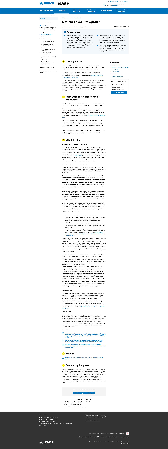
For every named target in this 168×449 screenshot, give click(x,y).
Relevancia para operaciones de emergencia (120, 68)
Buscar (105, 4)
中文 (123, 1)
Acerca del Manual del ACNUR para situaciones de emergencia (55, 423)
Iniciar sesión (115, 5)
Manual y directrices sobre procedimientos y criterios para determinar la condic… (84, 358)
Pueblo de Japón (120, 433)
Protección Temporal (45, 59)
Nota (90, 441)
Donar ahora (42, 425)
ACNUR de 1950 (77, 156)
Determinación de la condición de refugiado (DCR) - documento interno (47, 46)
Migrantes (43, 36)
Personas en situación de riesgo (46, 71)
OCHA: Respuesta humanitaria (47, 421)
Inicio (63, 18)
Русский (126, 1)
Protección (62, 10)
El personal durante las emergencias (121, 10)
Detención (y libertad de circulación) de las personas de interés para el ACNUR (47, 63)
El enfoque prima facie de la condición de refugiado (46, 53)
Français (112, 1)
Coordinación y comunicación (91, 10)
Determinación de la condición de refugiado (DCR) (48, 50)
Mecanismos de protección (47, 67)
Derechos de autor (125, 441)
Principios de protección (46, 22)
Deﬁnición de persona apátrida (47, 39)
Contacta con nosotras (92, 420)
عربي (120, 1)
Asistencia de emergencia (76, 10)
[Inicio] (54, 3)
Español (116, 1)
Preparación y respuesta (46, 10)
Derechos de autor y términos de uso (111, 441)
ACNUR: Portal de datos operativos (48, 419)
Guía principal (115, 71)
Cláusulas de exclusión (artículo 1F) (47, 56)
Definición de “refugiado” (46, 34)
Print (72, 27)
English (107, 1)
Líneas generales (116, 65)
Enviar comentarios (119, 92)
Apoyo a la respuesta (106, 10)
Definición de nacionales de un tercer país (47, 42)
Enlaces (114, 74)
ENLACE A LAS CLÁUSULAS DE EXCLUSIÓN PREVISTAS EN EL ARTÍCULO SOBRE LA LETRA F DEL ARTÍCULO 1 (85, 233)
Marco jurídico (43, 25)
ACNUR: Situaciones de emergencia (48, 417)
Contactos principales (117, 76)
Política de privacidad (97, 441)
